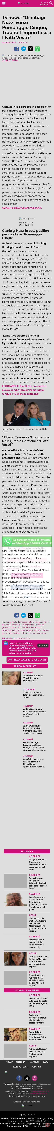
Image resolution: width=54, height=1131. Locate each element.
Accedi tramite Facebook (29, 587)
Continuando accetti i (24, 567)
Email (9, 555)
